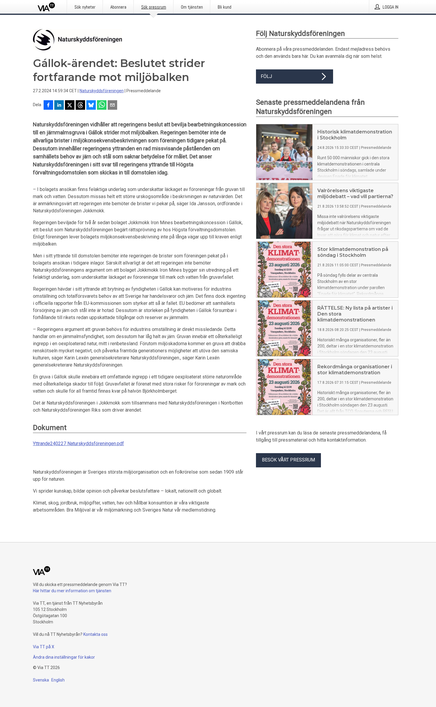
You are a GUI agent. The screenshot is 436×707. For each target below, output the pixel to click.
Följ (266, 76)
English (58, 680)
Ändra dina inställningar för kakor (64, 657)
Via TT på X (43, 646)
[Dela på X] (69, 105)
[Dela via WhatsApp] (101, 105)
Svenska (41, 680)
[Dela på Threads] (80, 105)
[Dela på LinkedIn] (59, 105)
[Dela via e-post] (112, 105)
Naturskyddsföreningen (101, 90)
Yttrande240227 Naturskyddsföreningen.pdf (78, 443)
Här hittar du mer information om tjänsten (72, 590)
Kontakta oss (95, 634)
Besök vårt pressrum (288, 460)
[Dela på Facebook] (48, 105)
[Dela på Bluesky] (91, 105)
